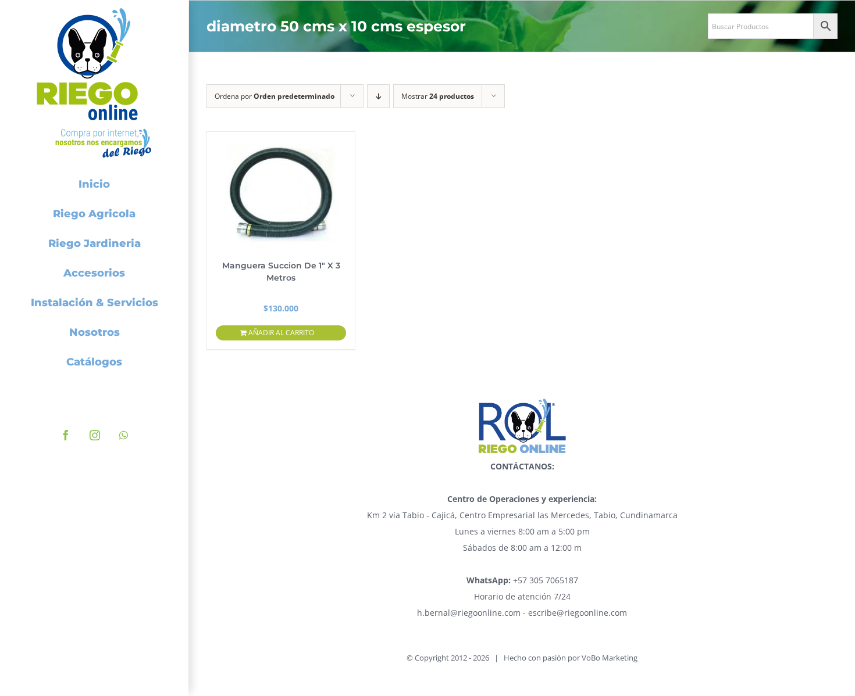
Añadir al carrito (281, 333)
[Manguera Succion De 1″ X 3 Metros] (281, 190)
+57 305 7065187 (522, 580)
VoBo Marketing (609, 657)
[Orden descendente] (378, 96)
